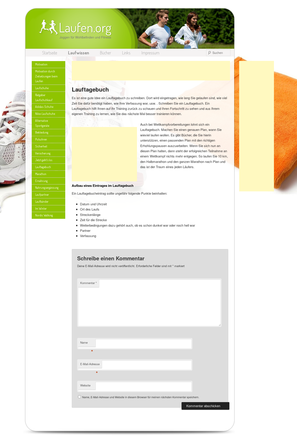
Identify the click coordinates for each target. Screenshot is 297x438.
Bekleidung (41, 132)
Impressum (150, 52)
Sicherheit (41, 146)
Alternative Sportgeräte (42, 123)
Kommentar (88, 283)
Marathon (40, 174)
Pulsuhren (41, 139)
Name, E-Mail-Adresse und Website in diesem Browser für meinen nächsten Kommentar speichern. (140, 397)
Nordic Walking (44, 215)
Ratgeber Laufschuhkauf (43, 97)
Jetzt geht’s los (43, 160)
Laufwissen (78, 52)
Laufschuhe (41, 88)
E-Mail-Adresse (90, 365)
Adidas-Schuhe (44, 107)
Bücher (105, 52)
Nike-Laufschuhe (45, 113)
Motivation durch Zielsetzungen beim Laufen (46, 76)
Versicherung (42, 153)
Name (86, 343)
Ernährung (41, 181)
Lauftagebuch (43, 167)
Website (85, 385)
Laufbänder (41, 201)
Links (126, 52)
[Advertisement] (256, 126)
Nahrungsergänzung (46, 187)
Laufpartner (42, 194)
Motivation (41, 64)
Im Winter (41, 208)
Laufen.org (85, 27)
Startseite (49, 52)
